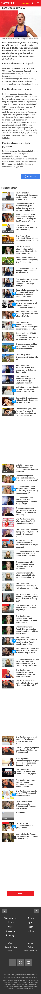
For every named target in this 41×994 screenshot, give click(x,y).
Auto (10, 926)
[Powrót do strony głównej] (4, 911)
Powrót (20, 893)
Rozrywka (10, 931)
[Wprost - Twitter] (20, 962)
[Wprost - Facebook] (12, 962)
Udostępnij (32, 176)
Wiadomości (10, 918)
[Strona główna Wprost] (8, 3)
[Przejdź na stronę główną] (1, 3)
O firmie (10, 943)
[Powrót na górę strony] (36, 911)
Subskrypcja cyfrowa (10, 947)
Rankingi (10, 935)
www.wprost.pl (19, 988)
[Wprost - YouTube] (28, 962)
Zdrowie (10, 922)
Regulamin (10, 951)
